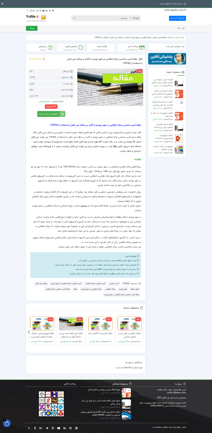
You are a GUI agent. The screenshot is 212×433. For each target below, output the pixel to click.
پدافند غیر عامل (41, 283)
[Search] (74, 18)
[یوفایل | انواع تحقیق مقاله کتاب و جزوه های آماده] (36, 18)
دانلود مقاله (135, 289)
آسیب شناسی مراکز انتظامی (95, 283)
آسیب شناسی (114, 283)
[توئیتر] (28, 10)
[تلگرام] (37, 10)
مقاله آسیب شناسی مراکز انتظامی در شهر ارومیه (121, 294)
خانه (179, 28)
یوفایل (32, 83)
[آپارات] (53, 10)
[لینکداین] (47, 10)
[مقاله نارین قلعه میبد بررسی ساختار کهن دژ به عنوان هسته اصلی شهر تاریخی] (71, 323)
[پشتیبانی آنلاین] (167, 58)
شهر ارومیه (123, 289)
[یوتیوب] (43, 10)
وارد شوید (119, 367)
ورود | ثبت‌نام (177, 18)
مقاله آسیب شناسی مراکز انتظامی (57, 289)
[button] (2, 3)
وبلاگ (31, 28)
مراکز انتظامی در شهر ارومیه (91, 289)
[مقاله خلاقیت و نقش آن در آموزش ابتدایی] (130, 323)
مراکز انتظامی (110, 289)
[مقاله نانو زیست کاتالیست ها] (100, 323)
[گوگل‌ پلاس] (34, 10)
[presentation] (29, 332)
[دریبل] (50, 10)
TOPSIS (126, 283)
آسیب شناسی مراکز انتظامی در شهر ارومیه (66, 283)
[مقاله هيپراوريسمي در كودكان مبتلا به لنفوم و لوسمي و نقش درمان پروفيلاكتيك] (42, 323)
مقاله (31, 89)
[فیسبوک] (31, 10)
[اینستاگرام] (40, 10)
